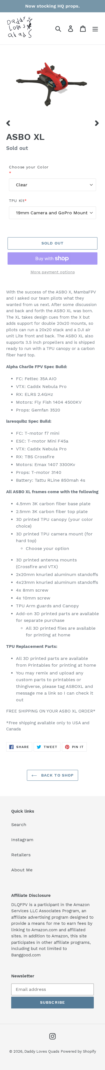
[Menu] (95, 28)
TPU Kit (18, 200)
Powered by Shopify (78, 1051)
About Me (21, 870)
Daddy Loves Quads (41, 1051)
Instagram (22, 839)
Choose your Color (29, 170)
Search (18, 824)
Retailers (21, 854)
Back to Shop (57, 775)
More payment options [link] (53, 272)
